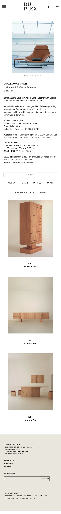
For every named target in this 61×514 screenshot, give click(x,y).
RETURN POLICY (11, 499)
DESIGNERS (10, 496)
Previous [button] (11, 47)
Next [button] (54, 47)
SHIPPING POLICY (27, 499)
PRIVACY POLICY (40, 496)
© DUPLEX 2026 (11, 493)
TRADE (19, 496)
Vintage (27, 496)
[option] (32, 47)
